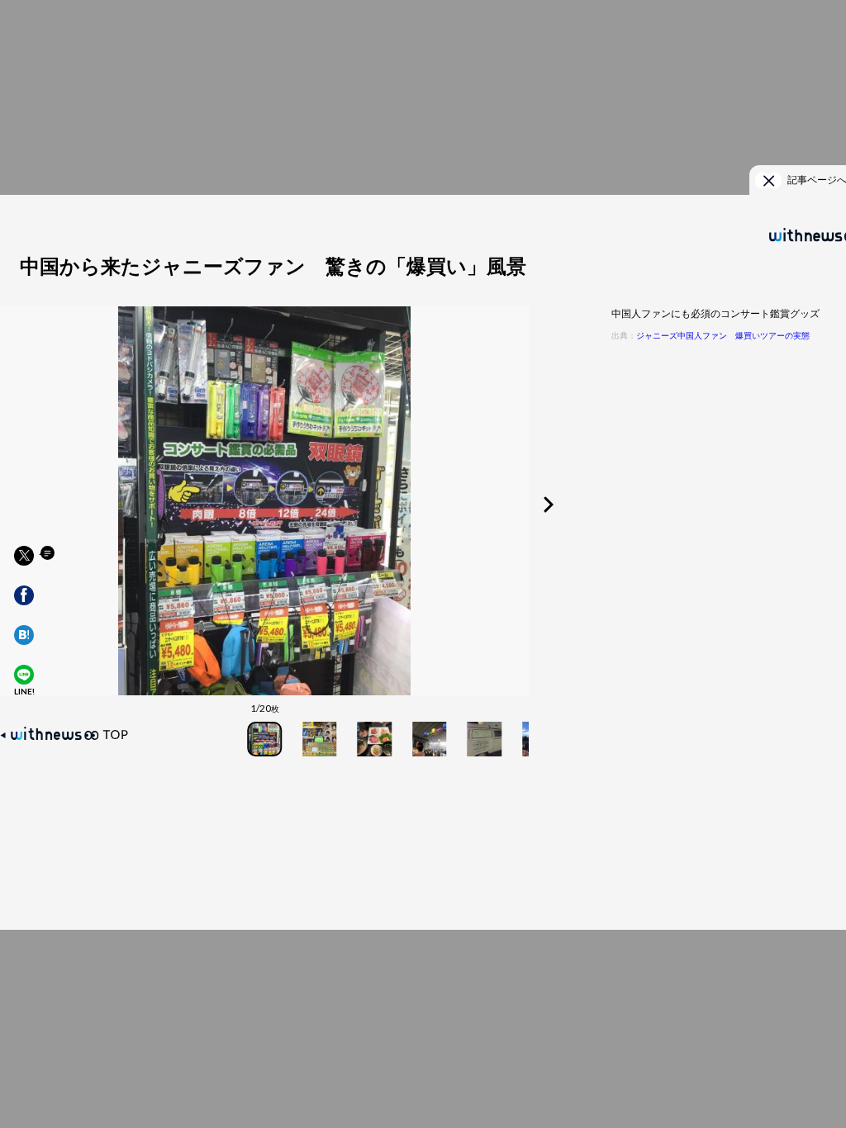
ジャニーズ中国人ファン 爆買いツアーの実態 (723, 335)
